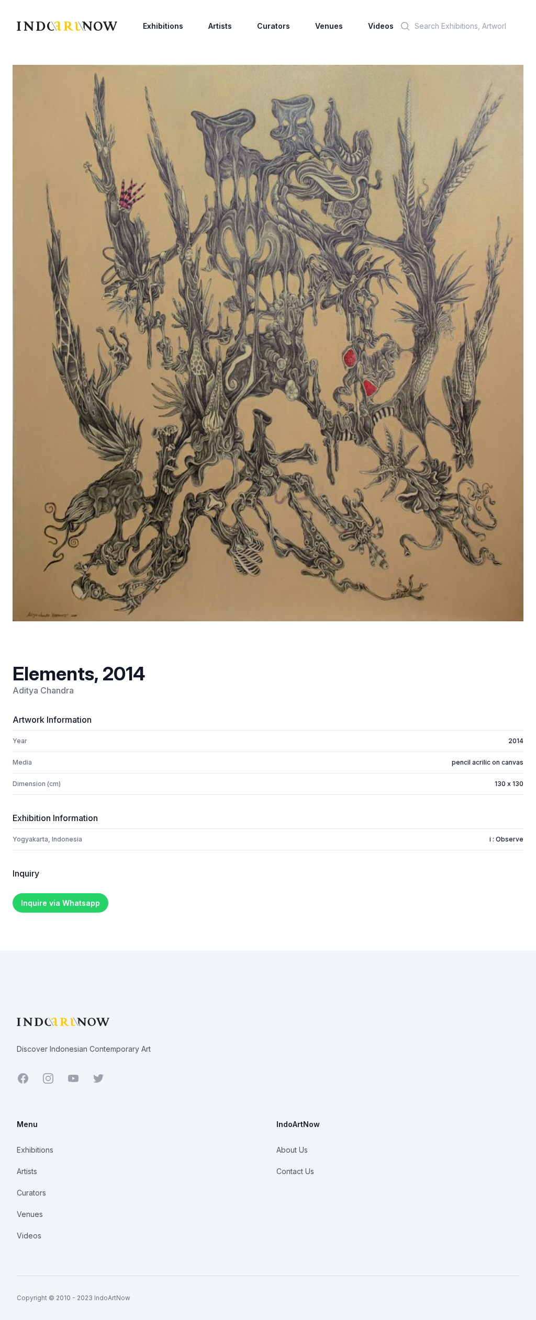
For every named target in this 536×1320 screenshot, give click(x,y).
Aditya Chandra (43, 690)
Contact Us (295, 1171)
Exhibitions (163, 25)
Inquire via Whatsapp (60, 902)
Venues (329, 25)
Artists (220, 25)
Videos (381, 25)
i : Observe (506, 839)
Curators (273, 25)
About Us (292, 1149)
